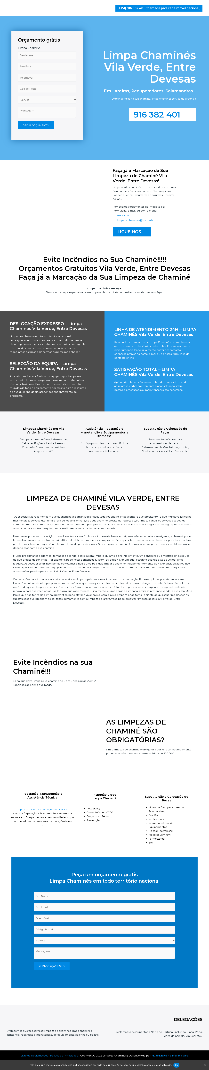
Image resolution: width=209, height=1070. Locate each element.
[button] (158, 8)
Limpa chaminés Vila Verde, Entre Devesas (42, 809)
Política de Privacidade (64, 1055)
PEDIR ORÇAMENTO (36, 125)
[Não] (205, 1065)
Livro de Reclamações (34, 1055)
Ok (176, 1065)
